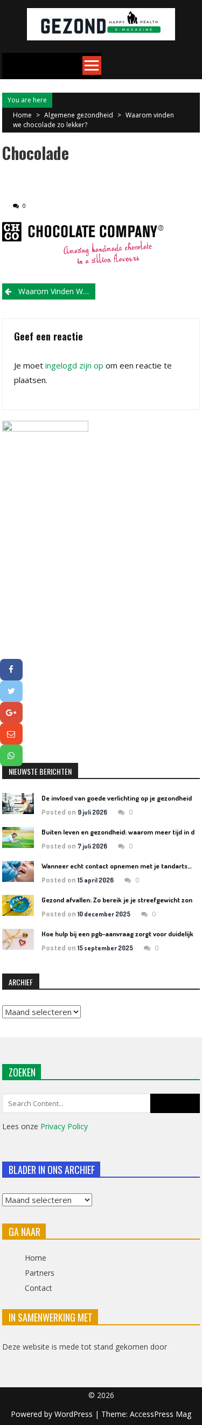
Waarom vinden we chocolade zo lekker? (56, 291)
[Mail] (11, 734)
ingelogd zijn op (74, 365)
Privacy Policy (64, 1126)
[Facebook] (11, 669)
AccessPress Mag (160, 1414)
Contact (38, 1288)
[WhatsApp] (11, 755)
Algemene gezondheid (78, 115)
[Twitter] (11, 691)
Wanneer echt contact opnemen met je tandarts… (116, 865)
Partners (39, 1273)
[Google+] (11, 713)
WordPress (74, 1414)
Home (35, 1258)
